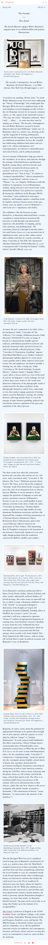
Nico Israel (7, 912)
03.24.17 (41, 8)
